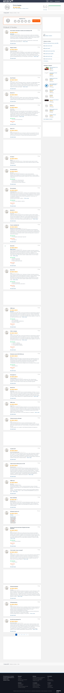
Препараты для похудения (22, 679)
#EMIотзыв (12, 308)
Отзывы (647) (6, 12)
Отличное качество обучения (15, 418)
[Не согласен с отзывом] (38, 30)
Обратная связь (6, 678)
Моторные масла (50, 680)
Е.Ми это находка (13, 331)
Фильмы (49, 684)
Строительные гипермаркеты (38, 678)
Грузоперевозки (20, 684)
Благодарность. (13, 374)
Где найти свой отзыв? (48, 56)
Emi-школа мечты (13, 169)
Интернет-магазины (36, 684)
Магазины (34, 676)
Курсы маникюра (13, 497)
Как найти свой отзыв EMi (48, 53)
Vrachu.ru (51, 104)
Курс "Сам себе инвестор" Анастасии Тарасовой (54, 84)
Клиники (19, 677)
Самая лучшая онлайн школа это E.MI (17, 463)
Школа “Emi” (12, 269)
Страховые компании (21, 687)
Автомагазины (50, 679)
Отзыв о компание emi (14, 225)
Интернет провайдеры (36, 685)
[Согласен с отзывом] (39, 30)
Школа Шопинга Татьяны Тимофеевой (53, 73)
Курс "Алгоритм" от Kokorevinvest (53, 90)
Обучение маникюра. (14, 586)
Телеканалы (50, 686)
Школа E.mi (12, 92)
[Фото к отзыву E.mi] (13, 520)
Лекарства (20, 678)
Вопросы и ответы (13, 12)
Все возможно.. (13, 188)
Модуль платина (13, 47)
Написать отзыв (36, 20)
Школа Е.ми (12, 387)
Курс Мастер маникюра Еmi (15, 619)
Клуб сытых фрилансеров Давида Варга (54, 109)
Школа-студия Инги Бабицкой (54, 99)
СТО (48, 678)
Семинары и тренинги (48, 35)
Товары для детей (36, 680)
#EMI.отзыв (12, 402)
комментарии (13, 43)
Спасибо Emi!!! (13, 448)
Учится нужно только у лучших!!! (16, 550)
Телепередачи (50, 685)
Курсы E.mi (12, 128)
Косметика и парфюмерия (37, 679)
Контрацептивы (20, 680)
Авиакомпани (20, 685)
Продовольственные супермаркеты (39, 677)
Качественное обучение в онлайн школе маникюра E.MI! (21, 30)
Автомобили (50, 676)
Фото (18, 12)
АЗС (48, 677)
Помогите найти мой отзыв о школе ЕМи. (51, 43)
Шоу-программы (50, 687)
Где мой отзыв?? (47, 48)
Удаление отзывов (6, 680)
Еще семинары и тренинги (48, 119)
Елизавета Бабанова (53, 114)
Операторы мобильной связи (23, 686)
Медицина (20, 676)
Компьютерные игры (36, 687)
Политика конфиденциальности (8, 677)
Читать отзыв (25, 41)
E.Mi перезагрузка (13, 602)
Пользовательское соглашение (8, 676)
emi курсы (12, 156)
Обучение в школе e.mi (14, 511)
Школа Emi (12, 245)
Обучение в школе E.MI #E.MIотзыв (17, 354)
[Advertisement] (22, 68)
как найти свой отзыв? (48, 45)
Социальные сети (36, 686)
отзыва (45, 9)
